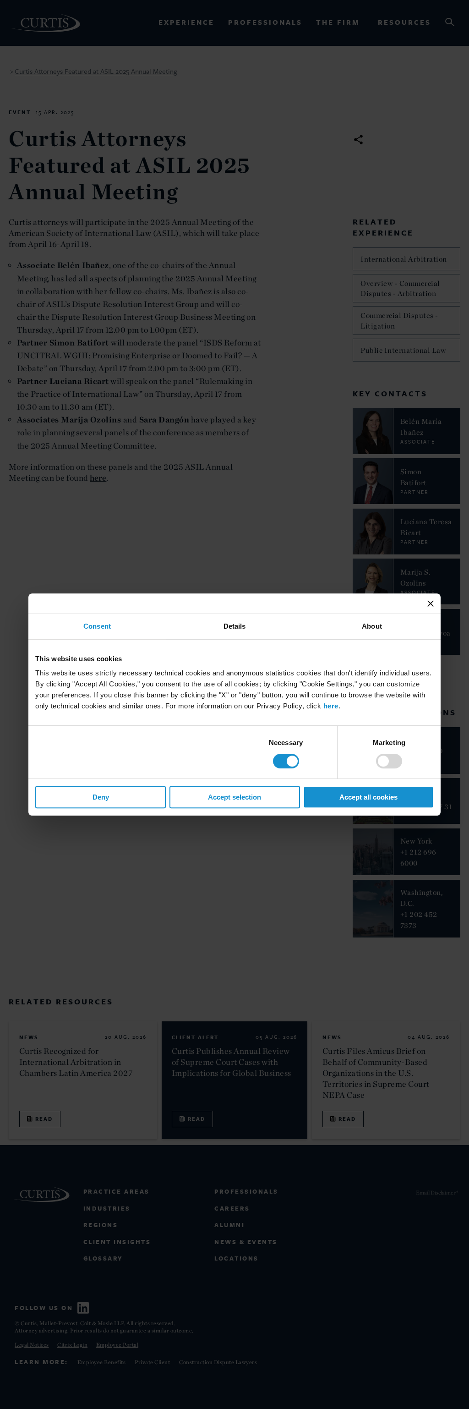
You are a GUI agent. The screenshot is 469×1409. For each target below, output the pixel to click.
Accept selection (234, 797)
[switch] (389, 761)
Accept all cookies (368, 797)
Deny (101, 797)
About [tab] (372, 626)
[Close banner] (430, 603)
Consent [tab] (97, 626)
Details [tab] (235, 626)
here (330, 706)
